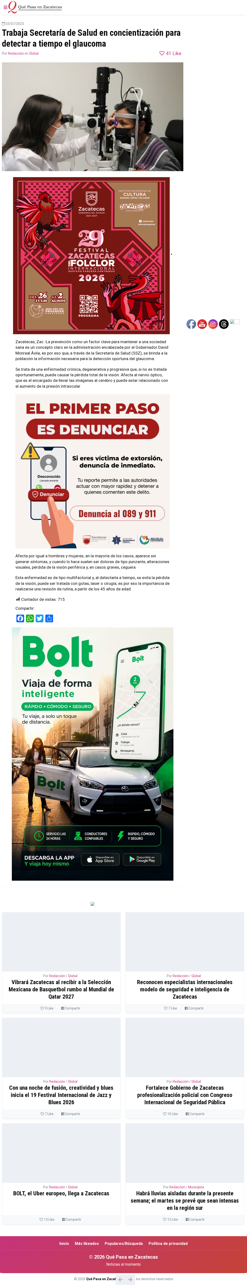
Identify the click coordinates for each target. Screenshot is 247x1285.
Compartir (72, 1008)
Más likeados (87, 1243)
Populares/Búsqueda (124, 1243)
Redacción (16, 53)
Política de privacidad (168, 1243)
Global (34, 53)
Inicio (64, 1243)
